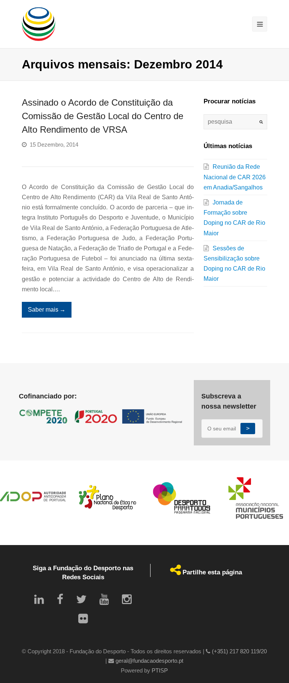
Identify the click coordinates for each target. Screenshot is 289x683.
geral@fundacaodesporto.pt (149, 661)
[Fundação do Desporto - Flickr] (83, 618)
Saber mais (46, 309)
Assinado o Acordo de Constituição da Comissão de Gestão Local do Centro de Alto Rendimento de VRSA (102, 116)
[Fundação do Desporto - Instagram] (127, 599)
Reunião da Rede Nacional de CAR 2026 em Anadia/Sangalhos (235, 177)
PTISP (160, 671)
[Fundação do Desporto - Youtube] (104, 599)
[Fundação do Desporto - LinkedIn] (39, 599)
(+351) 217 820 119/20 (239, 651)
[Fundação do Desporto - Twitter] (81, 599)
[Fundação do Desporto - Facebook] (60, 599)
